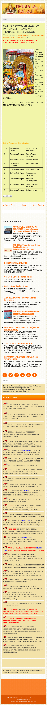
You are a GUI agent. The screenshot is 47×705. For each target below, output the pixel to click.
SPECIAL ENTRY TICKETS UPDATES (18, 343)
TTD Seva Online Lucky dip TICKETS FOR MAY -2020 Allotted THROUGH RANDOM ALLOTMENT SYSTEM (22, 485)
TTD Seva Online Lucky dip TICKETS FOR (22, 514)
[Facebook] (5, 377)
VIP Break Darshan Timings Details (18, 277)
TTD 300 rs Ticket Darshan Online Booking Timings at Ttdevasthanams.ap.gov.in (26, 247)
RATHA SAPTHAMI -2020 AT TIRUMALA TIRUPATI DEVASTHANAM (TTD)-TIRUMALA (22, 500)
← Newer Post (9, 205)
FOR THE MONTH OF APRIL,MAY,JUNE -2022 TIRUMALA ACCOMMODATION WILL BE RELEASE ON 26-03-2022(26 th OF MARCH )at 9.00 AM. (23, 406)
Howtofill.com (23, 672)
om (8, 35)
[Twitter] (10, 377)
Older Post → (38, 205)
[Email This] (4, 196)
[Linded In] (22, 377)
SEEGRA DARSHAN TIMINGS (15, 263)
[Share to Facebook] (11, 196)
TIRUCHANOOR (21, 37)
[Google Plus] (16, 377)
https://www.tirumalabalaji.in (28, 701)
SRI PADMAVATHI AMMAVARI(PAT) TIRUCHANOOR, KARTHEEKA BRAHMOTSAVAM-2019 (22, 581)
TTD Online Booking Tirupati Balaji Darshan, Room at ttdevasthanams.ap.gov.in (28, 698)
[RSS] (34, 377)
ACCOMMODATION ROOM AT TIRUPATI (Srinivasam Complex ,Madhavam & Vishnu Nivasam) (25, 229)
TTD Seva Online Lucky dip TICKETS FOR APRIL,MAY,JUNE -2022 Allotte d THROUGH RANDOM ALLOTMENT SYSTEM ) (21, 434)
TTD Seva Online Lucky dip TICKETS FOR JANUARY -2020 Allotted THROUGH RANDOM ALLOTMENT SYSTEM (22, 587)
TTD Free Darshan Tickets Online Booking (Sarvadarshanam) (26, 312)
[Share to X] (8, 196)
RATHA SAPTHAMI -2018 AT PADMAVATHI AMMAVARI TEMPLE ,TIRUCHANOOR (21, 29)
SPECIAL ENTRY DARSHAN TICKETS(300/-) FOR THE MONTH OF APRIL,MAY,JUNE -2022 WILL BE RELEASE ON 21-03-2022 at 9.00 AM (23, 416)
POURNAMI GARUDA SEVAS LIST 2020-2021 (22, 465)
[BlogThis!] (6, 196)
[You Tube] (28, 377)
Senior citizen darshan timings (16, 286)
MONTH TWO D (22, 609)
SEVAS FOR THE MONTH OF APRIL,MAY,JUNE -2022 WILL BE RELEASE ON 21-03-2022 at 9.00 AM (23, 425)
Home (24, 205)
